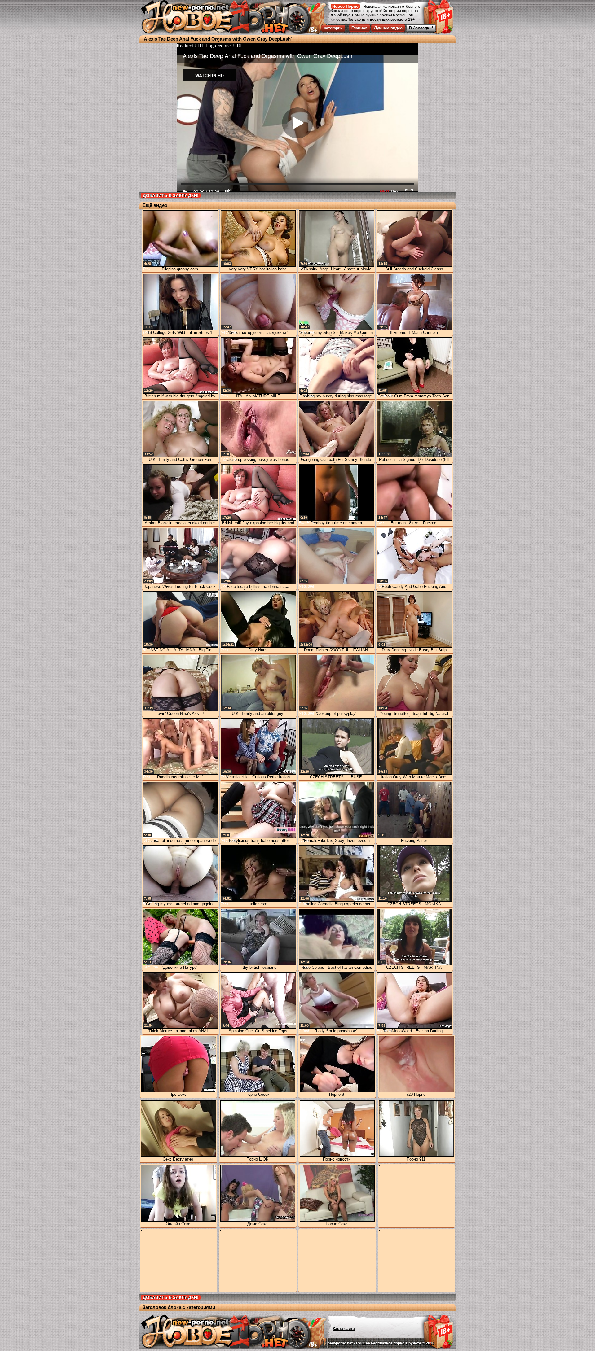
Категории (333, 28)
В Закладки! (421, 28)
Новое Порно (345, 6)
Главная (359, 28)
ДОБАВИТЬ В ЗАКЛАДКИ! (171, 195)
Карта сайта (344, 1329)
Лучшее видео (388, 28)
